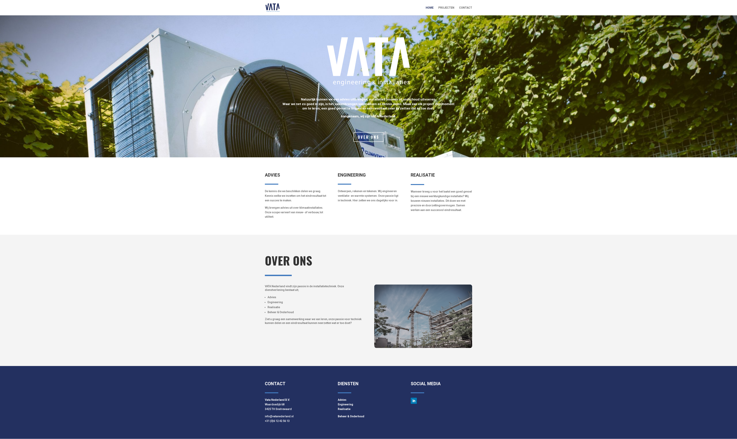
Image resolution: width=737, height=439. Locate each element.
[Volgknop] (414, 401)
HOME (430, 7)
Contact (465, 7)
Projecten (446, 7)
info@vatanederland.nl (279, 416)
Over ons (368, 137)
